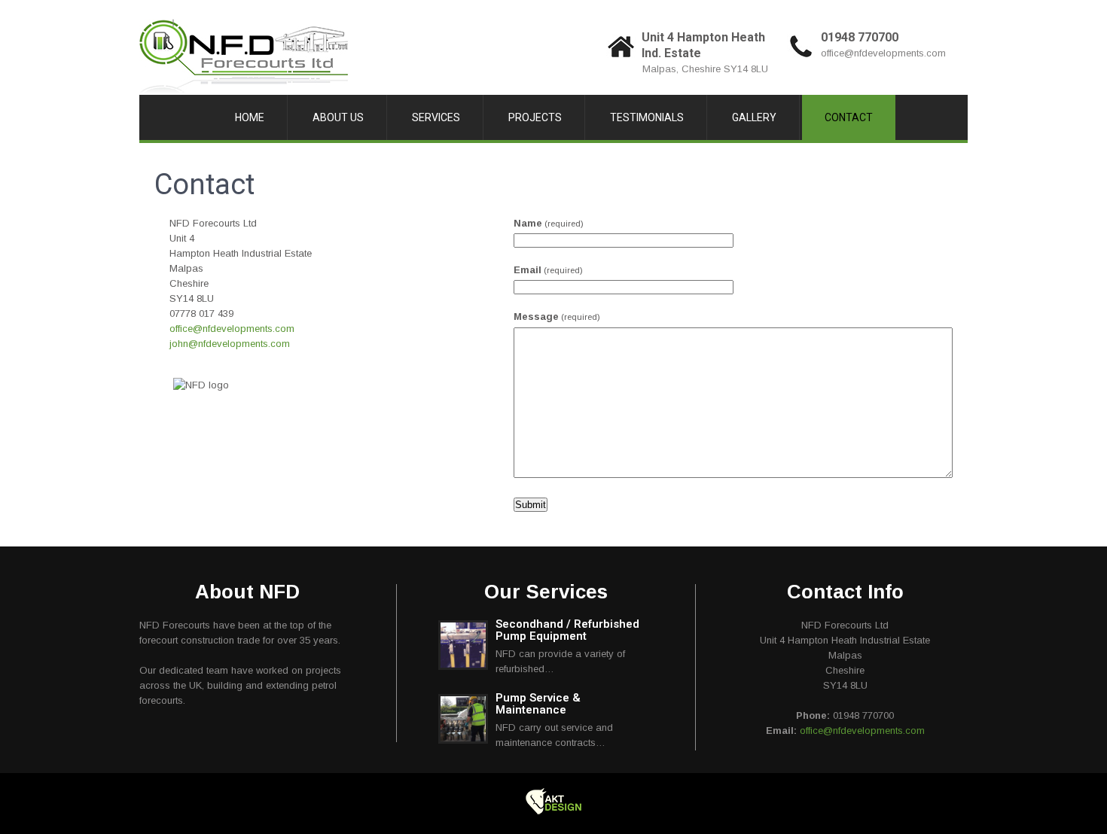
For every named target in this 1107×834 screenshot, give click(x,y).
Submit (530, 504)
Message (557, 316)
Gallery (754, 117)
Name (549, 223)
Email (548, 269)
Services (436, 117)
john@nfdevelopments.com (229, 343)
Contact (849, 117)
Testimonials (647, 117)
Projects (535, 117)
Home (249, 117)
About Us (338, 117)
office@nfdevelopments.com (883, 53)
